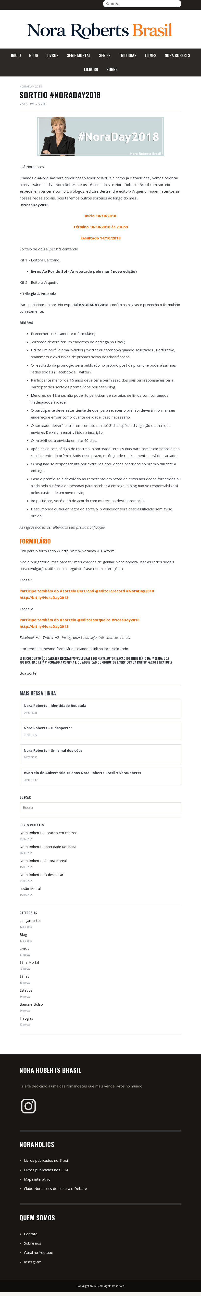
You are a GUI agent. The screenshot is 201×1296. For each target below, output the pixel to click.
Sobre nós (32, 1243)
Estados (26, 990)
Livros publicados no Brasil (46, 1160)
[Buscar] (109, 3)
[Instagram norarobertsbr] (28, 1106)
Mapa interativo (37, 1179)
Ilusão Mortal (30, 888)
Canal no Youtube (38, 1252)
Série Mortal (29, 962)
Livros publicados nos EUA (46, 1169)
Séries (24, 976)
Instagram (32, 1261)
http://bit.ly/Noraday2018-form (87, 550)
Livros (24, 948)
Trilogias (26, 1018)
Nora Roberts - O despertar (41, 874)
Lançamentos (30, 920)
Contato (31, 1233)
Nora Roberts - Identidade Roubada (48, 846)
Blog (23, 934)
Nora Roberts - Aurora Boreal (43, 860)
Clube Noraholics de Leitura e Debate (55, 1188)
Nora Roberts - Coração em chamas (48, 832)
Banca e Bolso (31, 1004)
